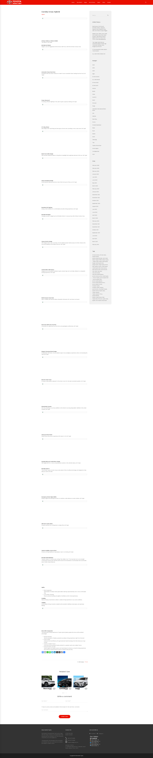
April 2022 (94, 215)
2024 (93, 70)
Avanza (94, 88)
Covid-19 (94, 97)
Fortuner (94, 103)
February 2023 (95, 188)
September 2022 (96, 203)
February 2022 (95, 221)
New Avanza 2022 (96, 269)
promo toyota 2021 (104, 277)
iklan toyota (95, 266)
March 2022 (95, 218)
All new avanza (95, 254)
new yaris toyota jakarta (97, 274)
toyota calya (102, 290)
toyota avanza (95, 290)
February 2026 (95, 165)
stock (93, 136)
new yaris (99, 271)
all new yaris (95, 85)
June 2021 (94, 235)
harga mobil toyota (103, 261)
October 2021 (95, 229)
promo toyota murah (97, 284)
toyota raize (105, 298)
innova (99, 266)
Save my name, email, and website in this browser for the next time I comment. (61, 706)
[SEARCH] (107, 15)
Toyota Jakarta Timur (97, 294)
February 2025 (95, 168)
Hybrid (43, 14)
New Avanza (104, 268)
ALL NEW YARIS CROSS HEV (98, 53)
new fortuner (104, 269)
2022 (93, 64)
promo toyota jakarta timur (98, 282)
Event (93, 100)
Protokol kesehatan (96, 125)
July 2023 (94, 177)
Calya (93, 94)
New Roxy (94, 119)
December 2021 (96, 224)
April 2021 (94, 238)
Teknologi (94, 139)
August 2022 (95, 206)
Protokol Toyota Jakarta (97, 287)
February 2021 (95, 244)
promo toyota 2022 (97, 279)
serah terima (95, 289)
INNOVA (94, 116)
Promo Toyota (96, 277)
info (93, 113)
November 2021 (96, 226)
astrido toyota (95, 256)
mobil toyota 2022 (96, 268)
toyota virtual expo (102, 300)
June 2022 (94, 212)
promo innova (95, 276)
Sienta (93, 133)
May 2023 (94, 182)
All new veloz (95, 82)
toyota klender (95, 295)
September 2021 (96, 232)
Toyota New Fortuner (97, 298)
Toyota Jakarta (95, 292)
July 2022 (94, 209)
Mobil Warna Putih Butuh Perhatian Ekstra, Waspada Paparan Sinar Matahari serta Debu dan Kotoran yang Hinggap (99, 28)
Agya (93, 73)
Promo (93, 122)
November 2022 (96, 197)
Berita (93, 91)
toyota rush (95, 300)
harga (93, 106)
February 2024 (95, 171)
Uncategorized (95, 151)
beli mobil (105, 258)
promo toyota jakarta (97, 281)
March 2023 (95, 185)
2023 (93, 67)
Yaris (93, 154)
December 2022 (96, 194)
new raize (94, 271)
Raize (93, 127)
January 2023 (95, 191)
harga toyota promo (103, 264)
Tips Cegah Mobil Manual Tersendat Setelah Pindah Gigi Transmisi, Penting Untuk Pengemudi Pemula (99, 44)
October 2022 (95, 200)
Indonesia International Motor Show (99, 109)
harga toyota (95, 264)
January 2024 (95, 174)
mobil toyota (104, 266)
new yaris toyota (96, 272)
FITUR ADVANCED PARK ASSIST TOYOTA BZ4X (99, 50)
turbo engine (95, 148)
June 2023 (94, 180)
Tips (93, 142)
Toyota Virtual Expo (96, 145)
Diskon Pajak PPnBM (97, 259)
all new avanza (95, 76)
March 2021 (95, 241)
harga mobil (95, 261)
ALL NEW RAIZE (96, 79)
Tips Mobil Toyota (103, 289)
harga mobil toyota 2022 (98, 263)
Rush (93, 130)
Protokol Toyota (95, 285)
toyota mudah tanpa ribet (98, 297)
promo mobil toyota (103, 276)
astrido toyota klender (97, 258)
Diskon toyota (105, 259)
